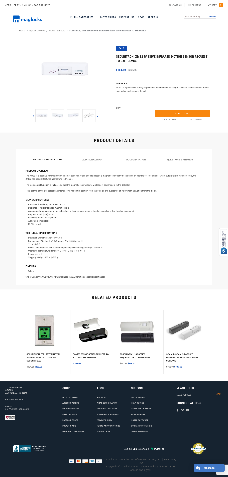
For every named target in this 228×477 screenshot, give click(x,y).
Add (182, 113)
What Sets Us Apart (107, 403)
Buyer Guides (108, 17)
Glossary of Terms (141, 408)
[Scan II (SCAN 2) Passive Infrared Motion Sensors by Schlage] (184, 333)
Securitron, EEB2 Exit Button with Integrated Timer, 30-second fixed (43, 357)
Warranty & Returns (108, 414)
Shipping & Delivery (107, 408)
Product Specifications (47, 159)
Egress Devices (70, 420)
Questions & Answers (180, 159)
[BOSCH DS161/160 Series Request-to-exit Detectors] (138, 333)
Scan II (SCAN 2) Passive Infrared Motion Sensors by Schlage (182, 357)
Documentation (136, 159)
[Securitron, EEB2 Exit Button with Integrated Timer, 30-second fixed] (44, 333)
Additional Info (92, 159)
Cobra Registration (141, 426)
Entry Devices (69, 414)
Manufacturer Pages (73, 431)
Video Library (138, 414)
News (141, 17)
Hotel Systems (70, 397)
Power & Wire (69, 426)
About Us (153, 17)
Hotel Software (139, 420)
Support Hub (127, 17)
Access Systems (70, 403)
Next (97, 116)
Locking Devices (70, 408)
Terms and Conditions (108, 426)
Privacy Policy (104, 420)
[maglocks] (29, 19)
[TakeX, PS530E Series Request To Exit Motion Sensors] (91, 333)
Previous (33, 116)
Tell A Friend (196, 119)
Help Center (137, 403)
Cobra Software (139, 431)
